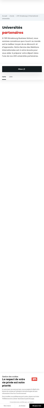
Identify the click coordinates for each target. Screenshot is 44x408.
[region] (22, 243)
